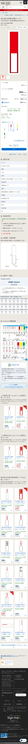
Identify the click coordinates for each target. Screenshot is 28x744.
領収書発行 (19, 704)
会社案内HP (17, 725)
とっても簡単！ (14, 386)
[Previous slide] (3, 417)
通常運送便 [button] (6, 102)
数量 (10, 145)
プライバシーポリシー (12, 740)
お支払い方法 (7, 704)
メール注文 (24, 154)
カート (19, 700)
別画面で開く (15, 365)
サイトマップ (3, 740)
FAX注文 (13, 154)
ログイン (7, 700)
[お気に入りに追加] (13, 428)
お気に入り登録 (23, 27)
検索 (25, 7)
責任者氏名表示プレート (9, 656)
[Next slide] (25, 417)
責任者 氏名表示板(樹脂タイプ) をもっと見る (13, 646)
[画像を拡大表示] (14, 52)
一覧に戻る (5, 12)
